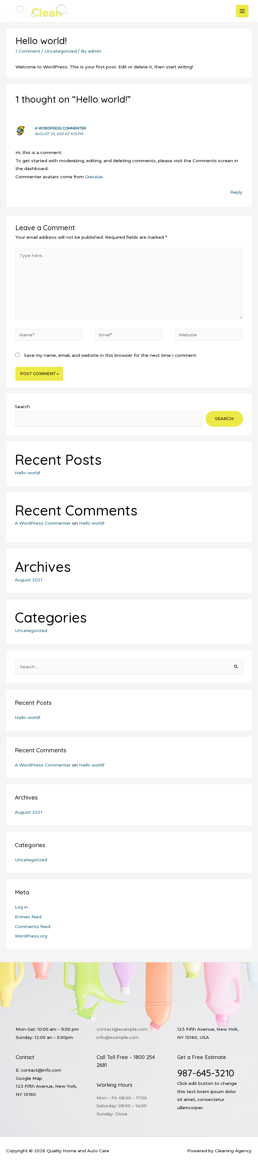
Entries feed (28, 916)
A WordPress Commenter (60, 128)
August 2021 (28, 579)
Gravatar (94, 176)
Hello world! (27, 472)
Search (22, 406)
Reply (236, 192)
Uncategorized (60, 51)
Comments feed (32, 926)
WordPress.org (31, 935)
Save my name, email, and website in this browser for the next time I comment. (110, 355)
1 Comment (27, 51)
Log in (21, 906)
